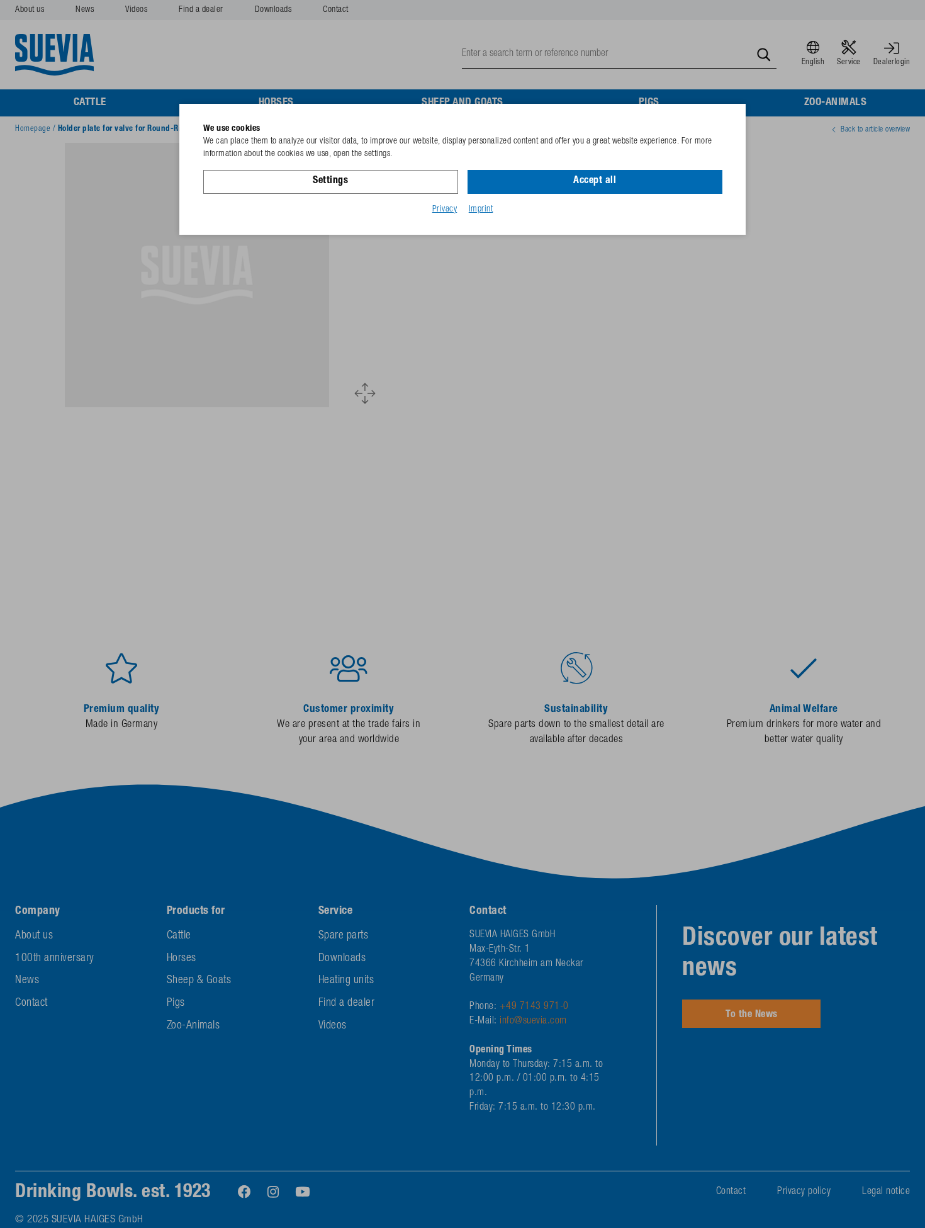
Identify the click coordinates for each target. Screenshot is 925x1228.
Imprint (481, 209)
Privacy (444, 209)
